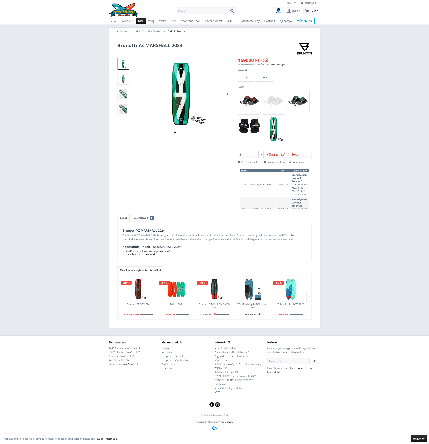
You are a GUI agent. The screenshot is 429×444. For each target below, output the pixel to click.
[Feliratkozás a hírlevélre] (314, 361)
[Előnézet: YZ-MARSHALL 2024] (123, 64)
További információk (106, 438)
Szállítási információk (226, 372)
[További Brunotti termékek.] (304, 48)
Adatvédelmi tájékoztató (227, 388)
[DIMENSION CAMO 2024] (214, 289)
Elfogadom (419, 438)
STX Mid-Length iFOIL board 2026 (252, 306)
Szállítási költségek (276, 64)
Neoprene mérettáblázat (175, 360)
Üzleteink (167, 368)
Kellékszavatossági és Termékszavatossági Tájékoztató (238, 366)
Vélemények (143, 217)
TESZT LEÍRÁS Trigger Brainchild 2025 (235, 376)
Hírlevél (166, 348)
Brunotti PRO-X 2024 (138, 304)
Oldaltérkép (168, 364)
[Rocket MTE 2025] (290, 289)
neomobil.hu (227, 421)
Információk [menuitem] (310, 2)
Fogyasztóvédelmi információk (231, 356)
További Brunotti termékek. (140, 254)
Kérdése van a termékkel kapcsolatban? (147, 251)
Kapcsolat (167, 352)
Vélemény (298, 162)
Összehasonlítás (250, 162)
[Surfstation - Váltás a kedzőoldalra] (125, 12)
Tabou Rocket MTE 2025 (291, 304)
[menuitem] (206, 11)
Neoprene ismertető (173, 356)
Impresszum (221, 360)
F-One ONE (176, 304)
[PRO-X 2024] (138, 289)
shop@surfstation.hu (128, 364)
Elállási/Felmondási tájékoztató (231, 352)
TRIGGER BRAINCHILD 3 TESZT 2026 (234, 380)
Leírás (123, 217)
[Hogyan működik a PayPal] (278, 10)
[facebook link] (212, 405)
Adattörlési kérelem (225, 348)
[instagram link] (217, 405)
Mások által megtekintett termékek (141, 270)
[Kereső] (232, 11)
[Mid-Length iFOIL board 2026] (252, 289)
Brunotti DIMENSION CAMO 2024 (214, 306)
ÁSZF (217, 392)
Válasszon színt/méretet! (283, 154)
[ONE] (176, 289)
